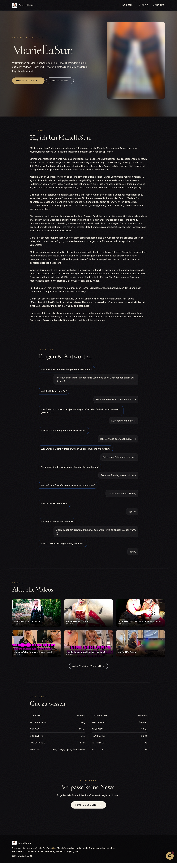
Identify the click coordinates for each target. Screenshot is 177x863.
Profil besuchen (88, 805)
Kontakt (159, 5)
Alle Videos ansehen (88, 666)
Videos (144, 5)
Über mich (128, 5)
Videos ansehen (28, 80)
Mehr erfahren (60, 80)
